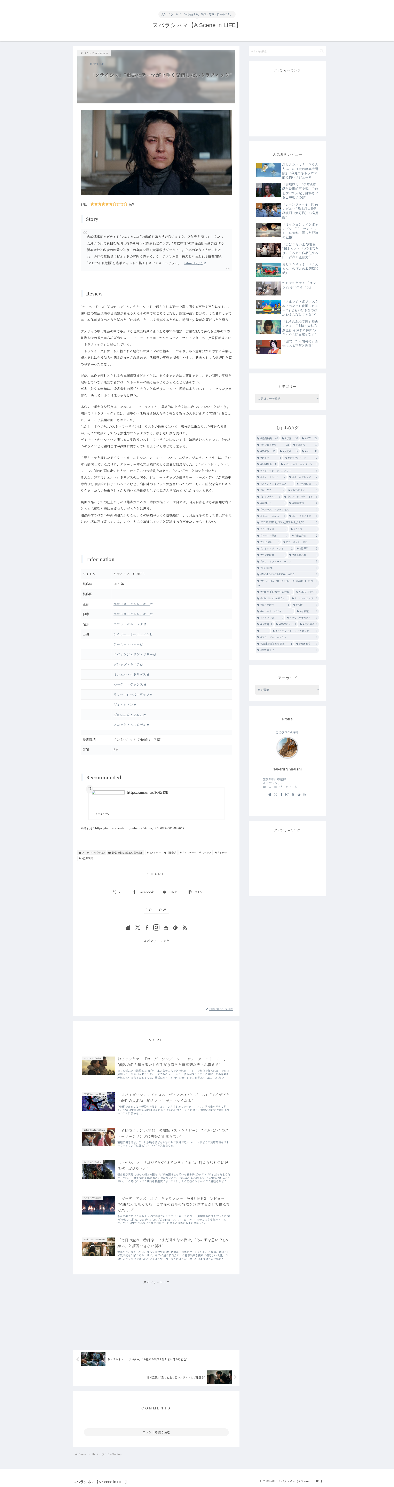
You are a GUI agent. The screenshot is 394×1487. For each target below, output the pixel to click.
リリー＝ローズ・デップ (131, 694)
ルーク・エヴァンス (128, 684)
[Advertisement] (156, 973)
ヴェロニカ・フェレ (128, 714)
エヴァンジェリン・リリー (133, 654)
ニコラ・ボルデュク (128, 624)
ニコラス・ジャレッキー (131, 604)
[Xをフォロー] (137, 927)
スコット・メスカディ (129, 724)
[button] (196, 892)
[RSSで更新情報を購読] (185, 927)
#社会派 (171, 852)
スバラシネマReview (93, 852)
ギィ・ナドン (123, 704)
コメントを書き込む (156, 1432)
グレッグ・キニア (126, 664)
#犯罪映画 (87, 858)
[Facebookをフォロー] (147, 927)
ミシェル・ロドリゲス (129, 674)
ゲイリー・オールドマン (131, 634)
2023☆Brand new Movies (127, 852)
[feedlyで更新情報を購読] (175, 927)
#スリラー (155, 852)
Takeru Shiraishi (287, 769)
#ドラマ (222, 852)
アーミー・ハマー (126, 644)
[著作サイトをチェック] (128, 927)
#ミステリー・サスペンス (197, 852)
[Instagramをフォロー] (156, 927)
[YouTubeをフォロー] (166, 927)
